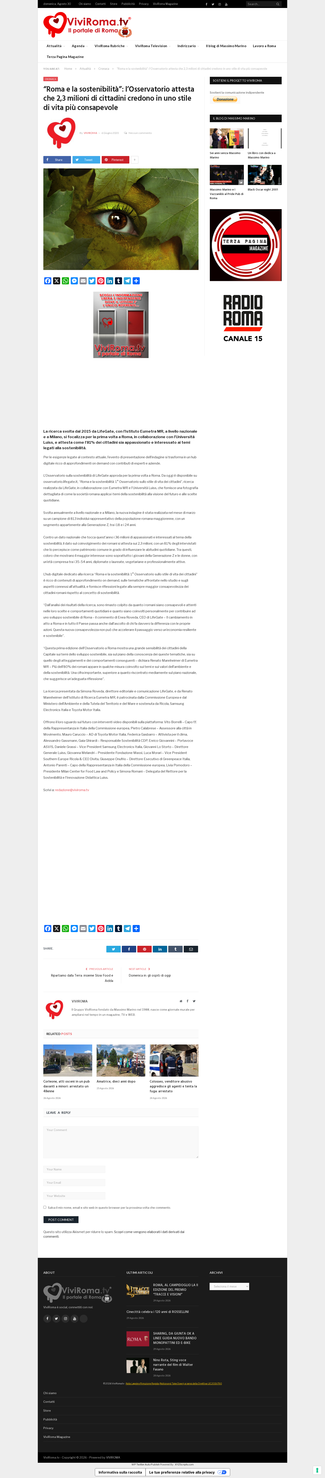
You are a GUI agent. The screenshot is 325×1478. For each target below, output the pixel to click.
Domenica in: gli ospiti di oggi (150, 975)
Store (113, 4)
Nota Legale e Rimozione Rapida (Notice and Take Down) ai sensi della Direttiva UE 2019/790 (174, 1383)
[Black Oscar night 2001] (265, 175)
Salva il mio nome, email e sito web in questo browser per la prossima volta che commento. (109, 1207)
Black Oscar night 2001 (263, 189)
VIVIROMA (113, 1457)
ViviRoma (90, 133)
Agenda (78, 46)
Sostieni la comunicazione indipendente (237, 92)
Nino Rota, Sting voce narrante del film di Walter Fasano (173, 1365)
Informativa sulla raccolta (120, 1472)
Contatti (100, 4)
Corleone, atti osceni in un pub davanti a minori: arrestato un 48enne (66, 1086)
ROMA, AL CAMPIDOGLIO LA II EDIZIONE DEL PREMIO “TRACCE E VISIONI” (175, 1290)
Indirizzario (187, 46)
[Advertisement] (121, 392)
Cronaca (50, 79)
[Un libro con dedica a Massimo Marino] (265, 138)
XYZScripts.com (184, 1464)
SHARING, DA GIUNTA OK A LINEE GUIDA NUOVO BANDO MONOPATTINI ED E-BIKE (175, 1338)
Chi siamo (85, 4)
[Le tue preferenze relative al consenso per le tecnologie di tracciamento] (317, 1470)
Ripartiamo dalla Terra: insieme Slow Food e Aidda (82, 978)
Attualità (54, 46)
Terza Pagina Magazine (65, 57)
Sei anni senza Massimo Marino (225, 155)
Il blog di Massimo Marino (226, 46)
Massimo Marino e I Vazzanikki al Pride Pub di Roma (226, 194)
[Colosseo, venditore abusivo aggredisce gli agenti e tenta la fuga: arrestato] (174, 1060)
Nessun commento (140, 133)
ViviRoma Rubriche (110, 46)
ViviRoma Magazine (165, 4)
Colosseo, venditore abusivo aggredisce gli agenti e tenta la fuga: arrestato (173, 1086)
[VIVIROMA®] (87, 24)
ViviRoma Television (151, 46)
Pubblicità (128, 4)
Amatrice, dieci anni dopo (116, 1081)
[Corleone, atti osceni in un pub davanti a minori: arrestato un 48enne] (67, 1060)
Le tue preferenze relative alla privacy (182, 1472)
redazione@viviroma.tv (72, 790)
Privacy (144, 4)
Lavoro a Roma (264, 46)
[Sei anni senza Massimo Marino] (227, 138)
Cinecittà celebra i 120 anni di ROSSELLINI (157, 1312)
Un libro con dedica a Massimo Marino (261, 155)
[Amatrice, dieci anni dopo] (121, 1060)
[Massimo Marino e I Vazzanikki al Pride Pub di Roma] (227, 175)
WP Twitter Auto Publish (146, 1464)
